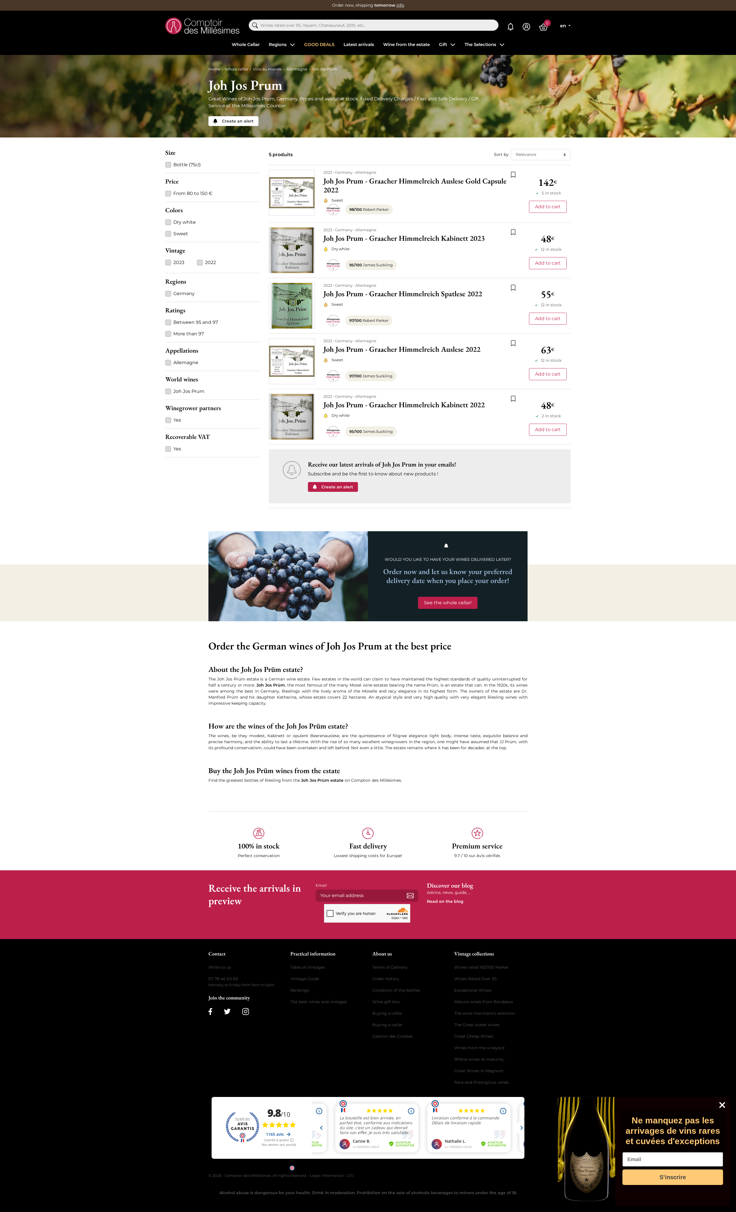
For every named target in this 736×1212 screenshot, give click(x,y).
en (563, 25)
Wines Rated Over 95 (475, 978)
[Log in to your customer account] (526, 27)
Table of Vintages (307, 967)
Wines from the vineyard (479, 1047)
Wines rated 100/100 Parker (481, 967)
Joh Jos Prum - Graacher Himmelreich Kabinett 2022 (404, 404)
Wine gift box (386, 1001)
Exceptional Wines (472, 990)
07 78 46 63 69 (223, 978)
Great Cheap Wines (473, 1036)
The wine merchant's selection (484, 1013)
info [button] (400, 5)
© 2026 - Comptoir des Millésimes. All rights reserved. (258, 1175)
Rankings (299, 990)
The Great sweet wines (476, 1024)
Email (321, 885)
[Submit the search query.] (255, 25)
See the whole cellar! (447, 602)
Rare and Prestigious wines (481, 1082)
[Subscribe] (410, 895)
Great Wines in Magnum (479, 1070)
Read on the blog (445, 901)
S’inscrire (673, 1177)
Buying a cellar (387, 1013)
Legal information (327, 1175)
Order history (385, 978)
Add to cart (548, 206)
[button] (258, 843)
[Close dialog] (722, 1105)
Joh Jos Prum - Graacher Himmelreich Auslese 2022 (401, 349)
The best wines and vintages (318, 1001)
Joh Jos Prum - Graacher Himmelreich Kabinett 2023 (404, 238)
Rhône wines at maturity (479, 1059)
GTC (350, 1175)
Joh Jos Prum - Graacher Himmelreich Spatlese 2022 (402, 293)
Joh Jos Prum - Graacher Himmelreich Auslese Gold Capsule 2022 (415, 185)
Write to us (219, 967)
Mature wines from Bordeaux (483, 1001)
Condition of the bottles (396, 990)
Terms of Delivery (390, 967)
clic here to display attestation (420, 1167)
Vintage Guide (304, 978)
